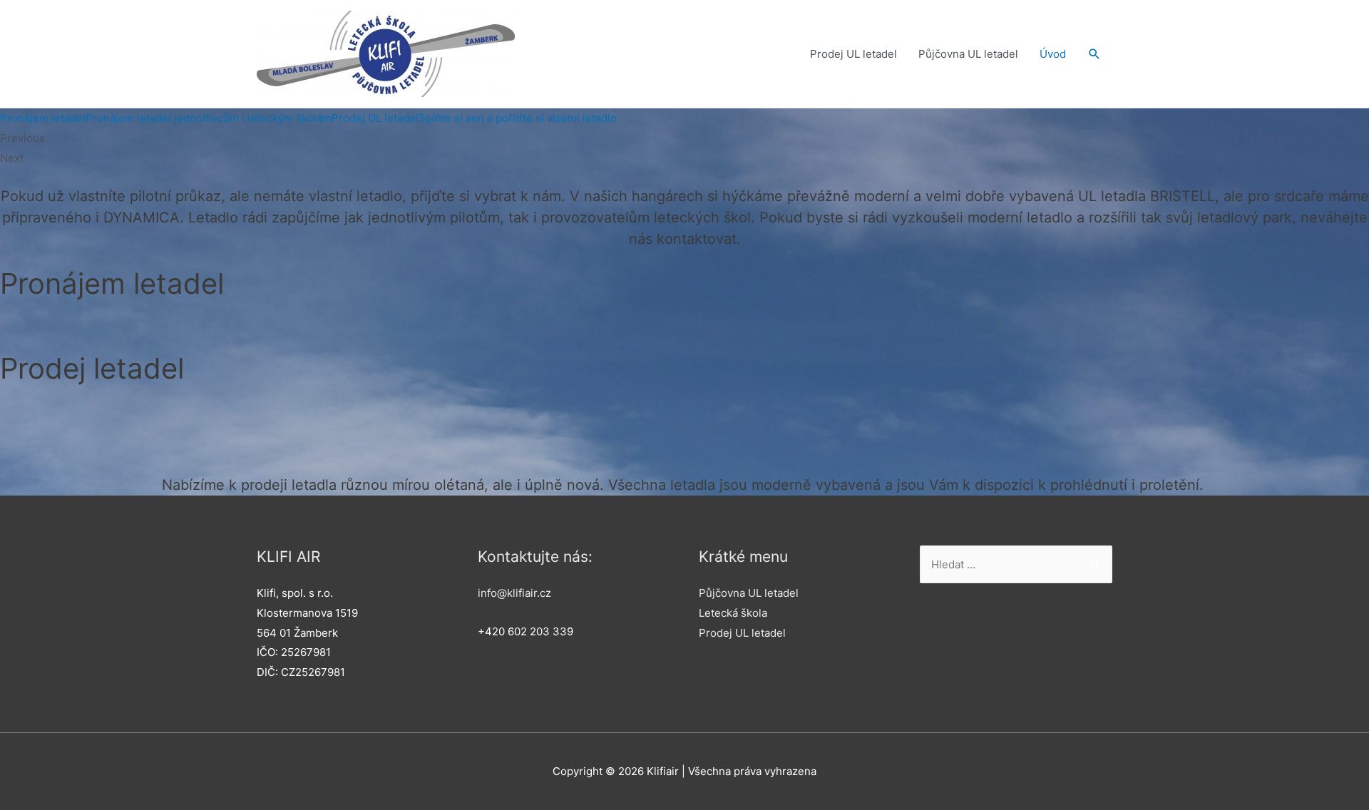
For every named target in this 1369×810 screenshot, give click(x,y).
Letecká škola (733, 613)
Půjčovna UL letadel (968, 54)
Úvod (1053, 54)
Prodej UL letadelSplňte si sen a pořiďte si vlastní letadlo (474, 118)
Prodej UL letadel (853, 54)
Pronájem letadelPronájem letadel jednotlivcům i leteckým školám (166, 118)
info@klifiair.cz (514, 593)
